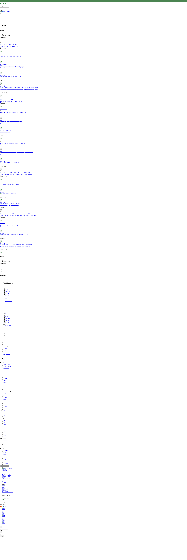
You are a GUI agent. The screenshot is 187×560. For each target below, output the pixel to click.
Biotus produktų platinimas (6, 475)
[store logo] (3, 3)
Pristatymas (4, 486)
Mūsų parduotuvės (5, 493)
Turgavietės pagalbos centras (6, 478)
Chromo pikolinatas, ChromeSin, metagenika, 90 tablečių (9, 225)
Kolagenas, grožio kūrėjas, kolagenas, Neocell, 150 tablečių (9, 205)
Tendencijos (4, 482)
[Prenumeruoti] (3, 499)
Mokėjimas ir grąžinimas (6, 487)
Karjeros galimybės (5, 473)
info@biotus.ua (4, 469)
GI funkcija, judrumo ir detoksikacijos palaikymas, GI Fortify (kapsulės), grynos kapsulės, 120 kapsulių (16, 153)
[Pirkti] (1, 51)
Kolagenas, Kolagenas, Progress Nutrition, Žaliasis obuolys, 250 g (10, 122)
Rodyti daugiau (3, 37)
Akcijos (3, 485)
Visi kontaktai (4, 470)
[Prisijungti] (1, 12)
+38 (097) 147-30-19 (6, 11)
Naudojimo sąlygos (5, 480)
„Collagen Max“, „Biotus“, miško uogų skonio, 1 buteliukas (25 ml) (10, 56)
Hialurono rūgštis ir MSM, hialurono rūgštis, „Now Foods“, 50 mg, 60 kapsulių (12, 143)
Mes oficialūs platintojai (6, 474)
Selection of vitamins (5, 481)
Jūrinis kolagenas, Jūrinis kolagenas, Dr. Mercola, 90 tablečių (9, 184)
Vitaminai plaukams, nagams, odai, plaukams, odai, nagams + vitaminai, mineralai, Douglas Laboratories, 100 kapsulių (18, 215)
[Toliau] (2, 40)
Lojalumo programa (5, 488)
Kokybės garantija (5, 491)
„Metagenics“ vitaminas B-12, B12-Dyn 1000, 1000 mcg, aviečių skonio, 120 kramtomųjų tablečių (15, 246)
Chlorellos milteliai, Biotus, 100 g (5, 132)
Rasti (1, 10)
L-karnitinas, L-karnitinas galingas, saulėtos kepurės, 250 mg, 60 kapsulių (11, 67)
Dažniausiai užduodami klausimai (7, 492)
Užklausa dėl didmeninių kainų (7, 476)
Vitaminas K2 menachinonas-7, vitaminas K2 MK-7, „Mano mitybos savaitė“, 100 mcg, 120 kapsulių (16, 174)
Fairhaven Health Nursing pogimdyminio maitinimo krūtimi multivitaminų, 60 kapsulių (13, 112)
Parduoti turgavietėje (5, 477)
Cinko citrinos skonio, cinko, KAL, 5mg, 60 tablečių (8, 194)
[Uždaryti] (1, 527)
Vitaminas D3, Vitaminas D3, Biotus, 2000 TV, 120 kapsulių (9, 46)
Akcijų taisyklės (4, 479)
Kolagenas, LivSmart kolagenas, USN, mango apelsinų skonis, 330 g (11, 101)
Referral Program (5, 490)
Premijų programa (5, 489)
